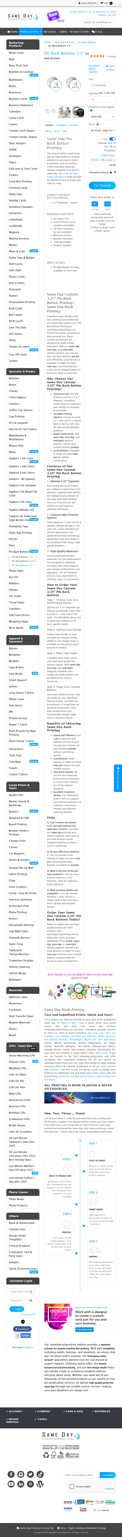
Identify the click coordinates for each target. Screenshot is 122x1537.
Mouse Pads (16, 445)
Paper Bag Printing (20, 532)
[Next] (81, 84)
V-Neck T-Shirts (18, 774)
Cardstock (15, 1009)
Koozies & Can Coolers (23, 429)
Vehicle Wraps (17, 973)
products (54, 1069)
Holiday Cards (17, 200)
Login (18, 1309)
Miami (88, 1039)
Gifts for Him (17, 1087)
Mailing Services (19, 238)
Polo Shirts (15, 705)
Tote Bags (23, 761)
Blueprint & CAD (19, 817)
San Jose (97, 1039)
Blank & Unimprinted (21, 1222)
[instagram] (20, 1474)
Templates (61, 125)
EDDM (12, 149)
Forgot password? (28, 1314)
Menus (13, 244)
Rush (57, 131)
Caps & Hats (16, 667)
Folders (13, 175)
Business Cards (23, 98)
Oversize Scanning (20, 899)
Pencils (13, 539)
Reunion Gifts (17, 1106)
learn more (102, 1053)
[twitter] (30, 1474)
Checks (13, 391)
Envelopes (15, 156)
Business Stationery (21, 105)
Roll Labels (15, 314)
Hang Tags (15, 194)
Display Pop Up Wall (21, 867)
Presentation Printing (22, 302)
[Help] (90, 110)
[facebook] (11, 1474)
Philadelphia (76, 1039)
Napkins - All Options (22, 479)
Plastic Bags (16, 570)
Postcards (15, 289)
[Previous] (47, 84)
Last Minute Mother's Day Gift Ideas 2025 (23, 1169)
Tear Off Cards (18, 354)
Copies (13, 124)
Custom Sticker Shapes (23, 136)
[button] (30, 1300)
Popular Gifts (23, 1061)
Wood (12, 1035)
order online (99, 1073)
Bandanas (15, 654)
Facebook (23, 1329)
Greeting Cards (18, 187)
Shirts (12, 340)
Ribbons (14, 583)
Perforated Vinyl (19, 905)
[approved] (101, 1510)
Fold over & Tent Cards (23, 168)
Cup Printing (16, 416)
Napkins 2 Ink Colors (22, 466)
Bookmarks (16, 79)
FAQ (64, 131)
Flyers (12, 162)
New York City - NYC (99, 1032)
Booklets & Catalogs (23, 72)
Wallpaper (15, 979)
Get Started (102, 185)
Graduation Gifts (19, 1119)
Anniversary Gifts (19, 1100)
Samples (14, 1262)
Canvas (13, 847)
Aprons (13, 648)
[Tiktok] (40, 1474)
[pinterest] (30, 1484)
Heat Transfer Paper (21, 1016)
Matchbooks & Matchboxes (17, 437)
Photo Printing (18, 912)
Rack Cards (16, 308)
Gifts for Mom (17, 1074)
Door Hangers (17, 143)
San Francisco (78, 1036)
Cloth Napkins (17, 397)
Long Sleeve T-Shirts (21, 692)
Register (29, 1347)
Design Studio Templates (17, 1237)
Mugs (23, 451)
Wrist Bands (23, 627)
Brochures (15, 92)
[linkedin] (20, 1484)
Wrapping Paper (19, 621)
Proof (92, 124)
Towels (13, 768)
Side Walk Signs (18, 931)
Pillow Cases (16, 699)
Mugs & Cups (23, 251)
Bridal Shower (17, 1125)
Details (49, 125)
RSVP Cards (16, 321)
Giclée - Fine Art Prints (23, 893)
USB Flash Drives (19, 615)
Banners (23, 811)
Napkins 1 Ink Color (23, 459)
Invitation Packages (21, 206)
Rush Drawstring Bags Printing (22, 732)
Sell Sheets (15, 333)
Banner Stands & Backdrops (19, 803)
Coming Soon (17, 1229)
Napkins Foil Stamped (22, 485)
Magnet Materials (19, 1022)
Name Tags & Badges (22, 257)
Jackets (13, 686)
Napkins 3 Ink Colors (22, 472)
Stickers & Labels (23, 347)
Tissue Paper (17, 602)
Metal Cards (16, 52)
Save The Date (17, 327)
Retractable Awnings (21, 925)
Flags (12, 880)
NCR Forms (16, 264)
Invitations (15, 213)
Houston (91, 1036)
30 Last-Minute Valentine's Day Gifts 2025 (21, 1142)
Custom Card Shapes (22, 130)
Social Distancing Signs (23, 1269)
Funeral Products (19, 1245)
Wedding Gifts (17, 1068)
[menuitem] (12, 31)
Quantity (93, 93)
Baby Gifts (15, 1093)
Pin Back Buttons (23, 551)
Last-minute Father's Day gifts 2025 (21, 1179)
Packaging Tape (18, 526)
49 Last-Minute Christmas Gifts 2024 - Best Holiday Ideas (23, 1156)
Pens (12, 545)
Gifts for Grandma (20, 1131)
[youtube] (11, 1484)
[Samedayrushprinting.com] (22, 17)
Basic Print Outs (18, 65)
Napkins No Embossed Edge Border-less (23, 518)
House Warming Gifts (22, 1055)
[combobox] (102, 116)
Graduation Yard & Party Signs (20, 1254)
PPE (11, 711)
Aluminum (15, 1003)
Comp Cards (16, 117)
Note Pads (15, 270)
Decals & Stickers (23, 860)
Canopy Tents (17, 840)
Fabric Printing (18, 874)
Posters (13, 295)
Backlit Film (16, 795)
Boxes (12, 384)
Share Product (110, 68)
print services (108, 1066)
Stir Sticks (15, 596)
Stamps (13, 589)
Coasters (14, 403)
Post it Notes (17, 283)
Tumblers (15, 608)
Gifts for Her (16, 1080)
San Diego (109, 1039)
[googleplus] (68, 1502)
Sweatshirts (16, 749)
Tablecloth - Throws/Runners (19, 952)
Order (47, 1019)
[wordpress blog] (40, 1484)
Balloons (14, 378)
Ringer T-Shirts (18, 724)
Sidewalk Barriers (19, 937)
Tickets (13, 360)
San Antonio (51, 1039)
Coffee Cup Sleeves (21, 410)
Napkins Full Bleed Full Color (23, 493)
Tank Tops (15, 755)
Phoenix (63, 1039)
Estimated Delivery (99, 172)
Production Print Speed (101, 107)
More (48, 131)
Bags (12, 59)
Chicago (64, 1036)
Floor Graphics (18, 886)
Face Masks (23, 673)
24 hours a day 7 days (70, 1022)
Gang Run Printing (20, 181)
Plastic (13, 1028)
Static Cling (16, 944)
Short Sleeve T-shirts (23, 742)
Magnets (14, 232)
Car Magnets (16, 853)
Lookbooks (15, 225)
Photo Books (16, 1199)
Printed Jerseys (18, 718)
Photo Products (18, 1205)
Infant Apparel (18, 680)
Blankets (14, 661)
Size (91, 79)
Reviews (74, 125)
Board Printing (18, 824)
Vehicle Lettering (19, 966)
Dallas (101, 1036)
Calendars (15, 111)
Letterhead (15, 219)
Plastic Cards (17, 276)
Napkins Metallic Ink (21, 509)
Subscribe (107, 1475)
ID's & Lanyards (18, 422)
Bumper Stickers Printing (19, 832)
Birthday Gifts (17, 1112)
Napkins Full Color (23, 502)
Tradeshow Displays (21, 960)
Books (12, 86)
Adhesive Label (18, 997)
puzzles (13, 577)
